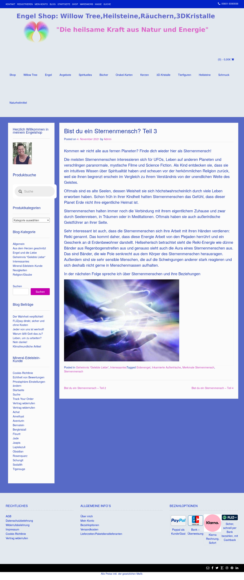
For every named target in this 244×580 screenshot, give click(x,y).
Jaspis (16, 442)
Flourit (16, 434)
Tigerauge (19, 469)
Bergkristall (19, 429)
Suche (107, 4)
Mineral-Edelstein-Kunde (28, 266)
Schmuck (223, 75)
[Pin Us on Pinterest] (232, 568)
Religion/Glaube (22, 274)
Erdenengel (143, 367)
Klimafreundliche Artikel (27, 346)
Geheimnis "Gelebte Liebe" (92, 367)
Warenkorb (86, 4)
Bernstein (18, 425)
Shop (75, 4)
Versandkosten (89, 529)
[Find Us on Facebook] (212, 568)
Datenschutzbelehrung (19, 520)
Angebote (65, 75)
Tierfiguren (184, 75)
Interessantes (118, 367)
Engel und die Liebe (25, 252)
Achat (16, 412)
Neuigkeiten (20, 270)
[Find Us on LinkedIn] (237, 568)
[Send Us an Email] (207, 568)
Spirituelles (85, 75)
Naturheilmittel (18, 102)
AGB (8, 516)
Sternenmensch (73, 371)
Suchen (17, 286)
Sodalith (17, 464)
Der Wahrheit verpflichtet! (28, 316)
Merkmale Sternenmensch (198, 367)
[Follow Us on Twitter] (217, 568)
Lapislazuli (19, 447)
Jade (16, 438)
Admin (108, 139)
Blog (53, 4)
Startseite (64, 4)
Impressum (12, 529)
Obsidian (18, 451)
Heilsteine (205, 75)
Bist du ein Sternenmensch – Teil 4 (213, 388)
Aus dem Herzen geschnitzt (29, 248)
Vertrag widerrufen (24, 403)
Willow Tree (30, 75)
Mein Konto (41, 4)
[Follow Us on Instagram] (227, 568)
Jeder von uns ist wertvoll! (28, 329)
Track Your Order (23, 399)
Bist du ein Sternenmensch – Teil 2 (85, 388)
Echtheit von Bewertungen (28, 377)
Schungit (18, 460)
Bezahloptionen (89, 525)
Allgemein (19, 244)
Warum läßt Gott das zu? (28, 333)
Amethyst (18, 416)
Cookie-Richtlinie (23, 373)
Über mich (86, 516)
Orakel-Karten (124, 75)
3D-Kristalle (163, 75)
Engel (48, 75)
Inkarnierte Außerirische (166, 367)
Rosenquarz (20, 456)
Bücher (104, 75)
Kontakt (10, 4)
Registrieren (25, 4)
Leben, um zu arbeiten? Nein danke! (27, 340)
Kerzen (144, 75)
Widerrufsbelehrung (18, 525)
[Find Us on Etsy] (222, 568)
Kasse (98, 4)
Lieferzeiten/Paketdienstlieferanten (101, 534)
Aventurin (18, 421)
